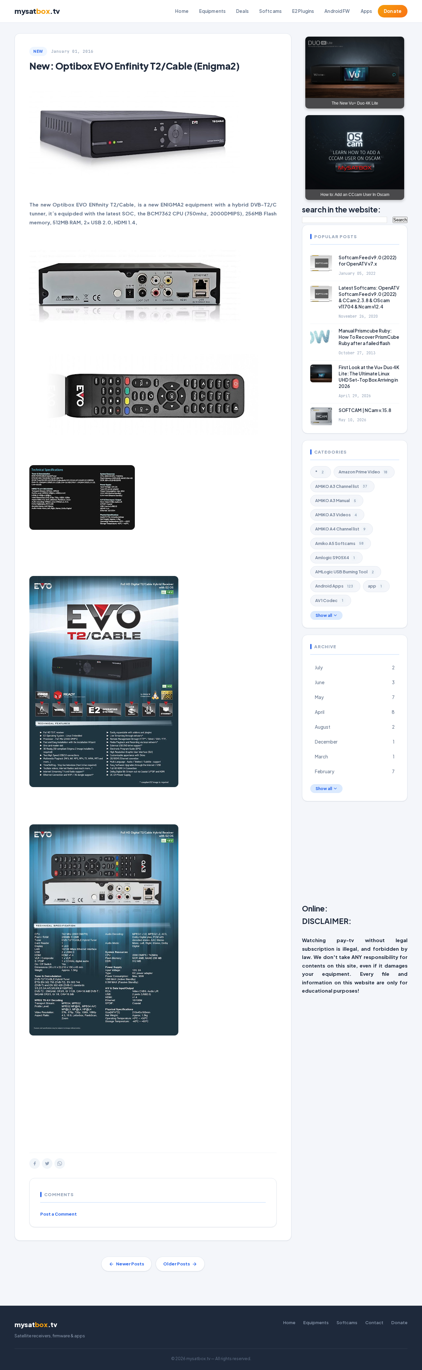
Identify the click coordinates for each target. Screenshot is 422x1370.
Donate (393, 11)
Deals (242, 11)
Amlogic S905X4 (335, 557)
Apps (366, 11)
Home (182, 11)
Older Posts (176, 1263)
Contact (374, 1322)
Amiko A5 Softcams (339, 543)
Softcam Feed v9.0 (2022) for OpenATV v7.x (367, 260)
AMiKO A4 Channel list (340, 528)
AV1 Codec (329, 600)
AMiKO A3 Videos (336, 514)
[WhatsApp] (59, 1163)
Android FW (337, 11)
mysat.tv (37, 11)
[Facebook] (34, 1163)
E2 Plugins (303, 11)
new (38, 51)
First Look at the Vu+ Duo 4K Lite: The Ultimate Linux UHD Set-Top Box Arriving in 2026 (369, 377)
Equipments (212, 11)
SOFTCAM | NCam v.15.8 (365, 410)
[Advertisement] (153, 1100)
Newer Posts (130, 1263)
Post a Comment (58, 1214)
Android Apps (334, 586)
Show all (324, 615)
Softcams (270, 11)
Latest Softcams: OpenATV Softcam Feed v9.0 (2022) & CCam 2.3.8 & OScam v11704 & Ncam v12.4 (369, 297)
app (375, 586)
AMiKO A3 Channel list (341, 486)
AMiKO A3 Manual (335, 500)
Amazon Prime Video (363, 471)
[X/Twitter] (47, 1163)
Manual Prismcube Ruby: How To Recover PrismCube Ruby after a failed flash (369, 337)
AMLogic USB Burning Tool (344, 571)
